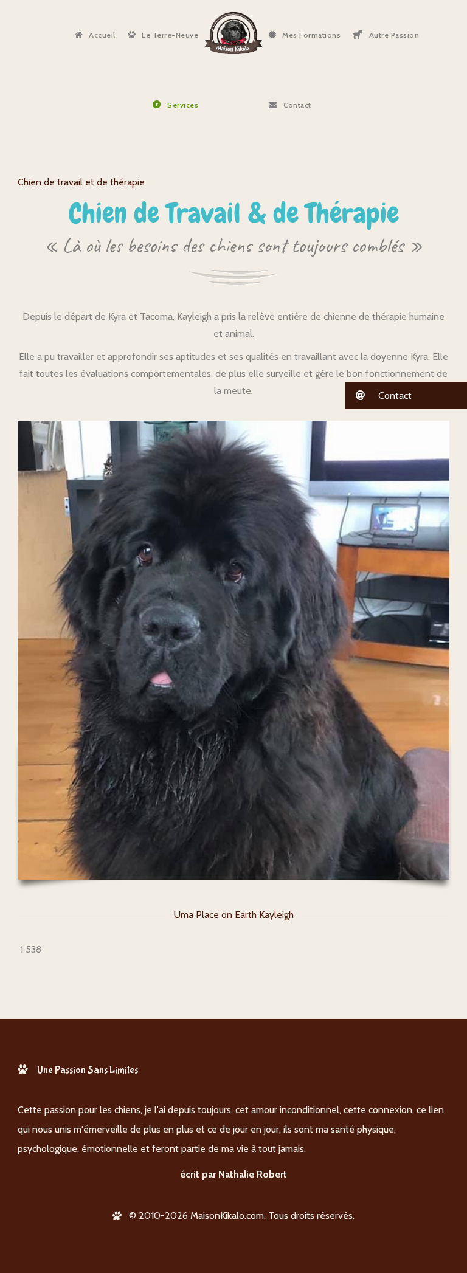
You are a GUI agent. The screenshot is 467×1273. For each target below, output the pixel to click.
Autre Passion (394, 35)
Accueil (102, 35)
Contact (297, 104)
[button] (406, 395)
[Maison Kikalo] (233, 33)
